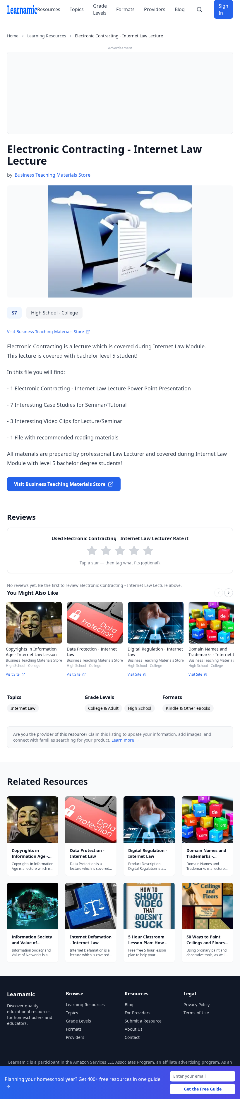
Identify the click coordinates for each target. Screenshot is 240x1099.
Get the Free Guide (203, 1089)
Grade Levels (100, 9)
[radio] (91, 550)
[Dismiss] (233, 1073)
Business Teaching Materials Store (52, 175)
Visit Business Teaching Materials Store (45, 331)
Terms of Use (196, 1012)
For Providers (137, 1012)
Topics (77, 9)
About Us (134, 1029)
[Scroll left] (218, 592)
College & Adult (103, 708)
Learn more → (125, 740)
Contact (132, 1037)
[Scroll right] (228, 592)
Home (12, 36)
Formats (125, 9)
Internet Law (23, 708)
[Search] (199, 9)
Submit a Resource (143, 1021)
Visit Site (13, 674)
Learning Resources (46, 36)
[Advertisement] (120, 93)
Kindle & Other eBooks (188, 708)
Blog (180, 9)
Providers (154, 9)
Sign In (223, 9)
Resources (48, 9)
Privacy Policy (197, 1004)
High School (139, 708)
